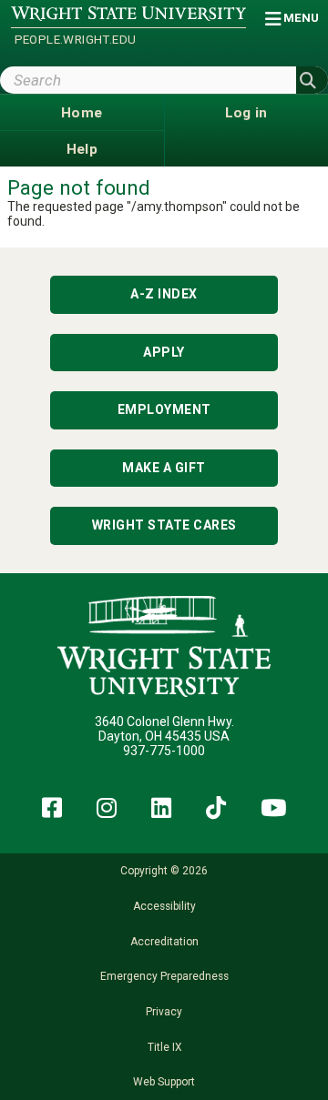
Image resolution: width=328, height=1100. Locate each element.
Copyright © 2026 (164, 870)
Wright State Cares (164, 525)
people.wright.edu (76, 39)
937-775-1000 (164, 750)
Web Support (164, 1081)
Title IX (164, 1047)
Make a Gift (164, 467)
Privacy (164, 1011)
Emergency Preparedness (164, 976)
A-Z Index (164, 294)
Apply (164, 352)
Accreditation (164, 941)
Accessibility (164, 906)
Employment (164, 409)
